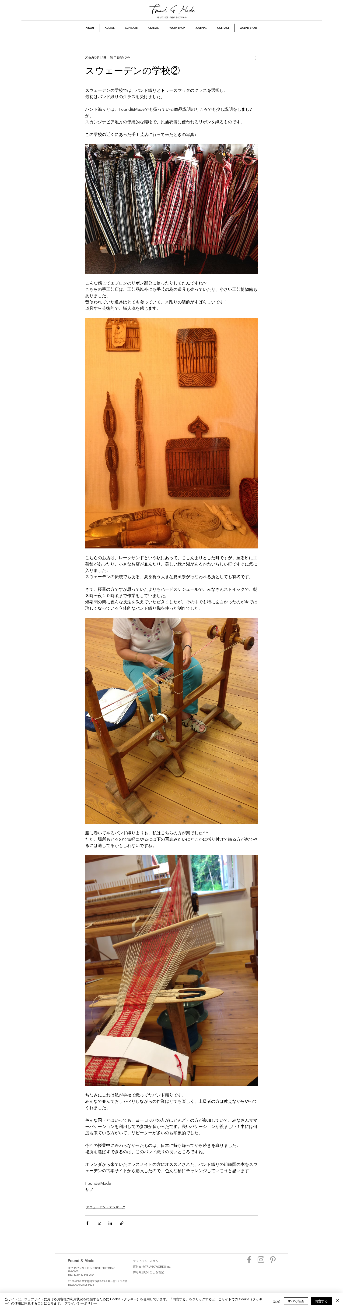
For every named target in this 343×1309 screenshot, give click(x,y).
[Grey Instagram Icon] (261, 1259)
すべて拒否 (296, 1300)
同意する (321, 1300)
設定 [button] (276, 1301)
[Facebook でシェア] (87, 1223)
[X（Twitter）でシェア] (99, 1223)
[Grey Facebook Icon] (249, 1259)
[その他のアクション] (255, 57)
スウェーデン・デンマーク (105, 1207)
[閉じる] (337, 1301)
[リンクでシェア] (121, 1223)
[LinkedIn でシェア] (110, 1223)
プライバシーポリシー (80, 1303)
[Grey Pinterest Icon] (272, 1259)
